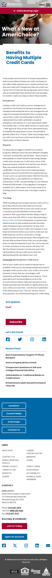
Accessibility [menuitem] (33, 473)
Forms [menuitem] (5, 476)
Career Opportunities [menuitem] (34, 451)
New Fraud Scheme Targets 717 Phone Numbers (25, 356)
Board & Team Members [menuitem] (33, 477)
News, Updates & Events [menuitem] (10, 461)
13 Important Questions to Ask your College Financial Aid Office (24, 369)
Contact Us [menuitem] (8, 457)
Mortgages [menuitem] (32, 470)
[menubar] (48, 5)
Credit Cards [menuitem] (33, 466)
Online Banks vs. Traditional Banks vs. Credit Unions (25, 376)
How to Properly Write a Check (21, 362)
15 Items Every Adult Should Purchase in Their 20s (26, 384)
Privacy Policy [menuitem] (10, 466)
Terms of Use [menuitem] (9, 470)
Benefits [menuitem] (6, 473)
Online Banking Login (27, 10)
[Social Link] (4, 545)
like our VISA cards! (11, 220)
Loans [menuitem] (29, 460)
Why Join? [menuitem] (7, 450)
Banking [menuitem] (31, 457)
